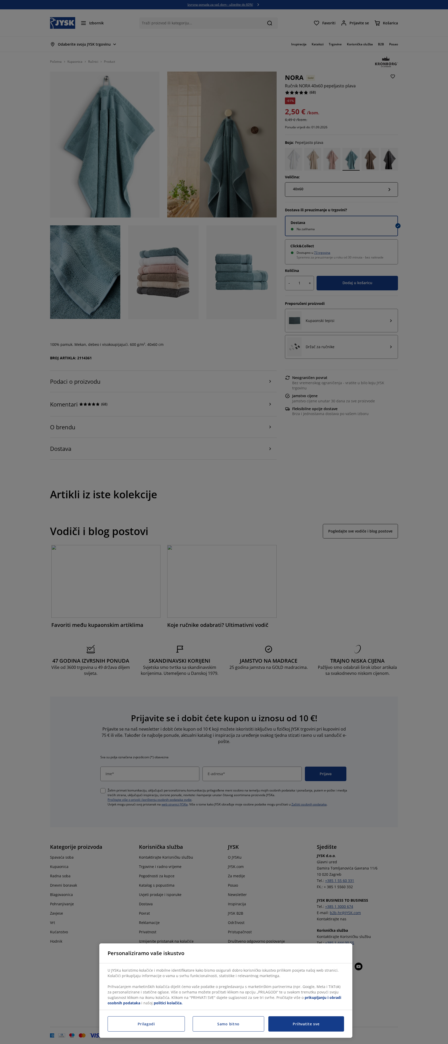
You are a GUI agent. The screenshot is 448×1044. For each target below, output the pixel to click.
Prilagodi (146, 1023)
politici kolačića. (168, 1002)
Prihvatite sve (306, 1023)
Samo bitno (228, 1023)
